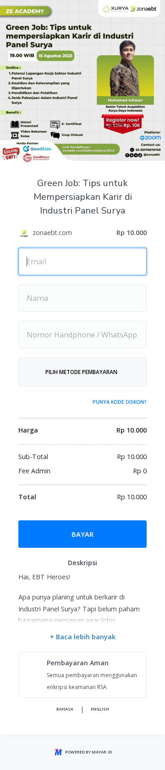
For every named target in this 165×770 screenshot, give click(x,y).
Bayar (83, 534)
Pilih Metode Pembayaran (81, 371)
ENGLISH (100, 709)
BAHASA (64, 709)
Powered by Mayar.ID (88, 752)
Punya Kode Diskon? (120, 402)
